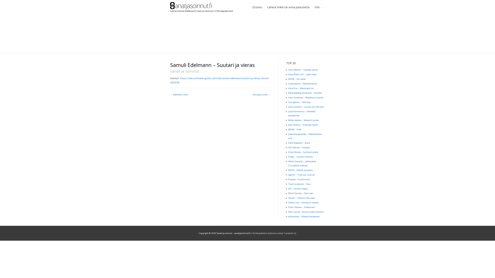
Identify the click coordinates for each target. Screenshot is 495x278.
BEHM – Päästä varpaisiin (300, 170)
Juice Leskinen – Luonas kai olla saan (306, 106)
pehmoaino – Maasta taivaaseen (304, 216)
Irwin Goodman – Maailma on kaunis (306, 97)
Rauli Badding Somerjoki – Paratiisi (305, 93)
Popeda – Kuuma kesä (299, 179)
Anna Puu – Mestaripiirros (301, 88)
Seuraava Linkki (261, 94)
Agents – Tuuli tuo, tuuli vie (301, 174)
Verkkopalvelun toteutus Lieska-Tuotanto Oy (274, 233)
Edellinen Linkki (179, 94)
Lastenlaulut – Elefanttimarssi (302, 83)
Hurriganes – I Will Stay (299, 102)
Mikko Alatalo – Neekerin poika (303, 120)
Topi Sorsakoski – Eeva (299, 184)
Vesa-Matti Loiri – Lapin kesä (302, 74)
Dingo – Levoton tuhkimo (300, 156)
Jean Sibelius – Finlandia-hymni (303, 124)
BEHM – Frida (294, 129)
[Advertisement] (247, 34)
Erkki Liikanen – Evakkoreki (301, 207)
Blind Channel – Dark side (300, 193)
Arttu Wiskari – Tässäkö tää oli (303, 69)
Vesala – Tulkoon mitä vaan (301, 198)
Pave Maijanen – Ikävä (299, 142)
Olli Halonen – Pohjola (299, 147)
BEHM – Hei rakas (297, 79)
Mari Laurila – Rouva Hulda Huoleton (306, 211)
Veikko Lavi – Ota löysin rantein (303, 202)
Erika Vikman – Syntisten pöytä (303, 152)
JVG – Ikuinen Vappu (298, 188)
